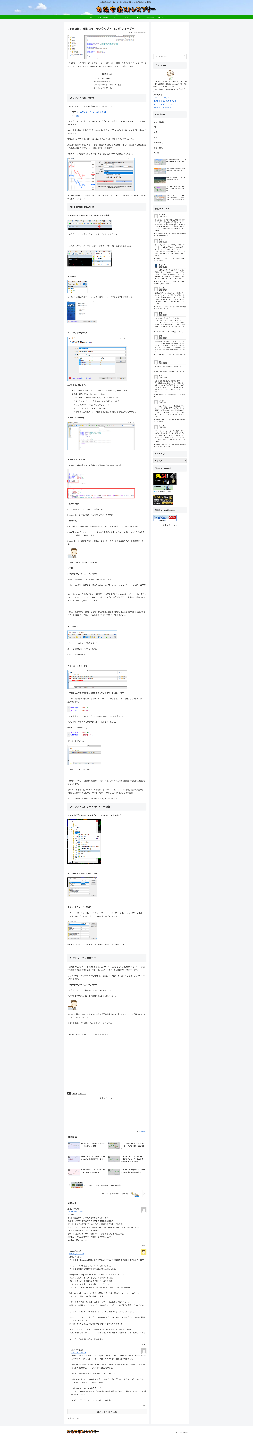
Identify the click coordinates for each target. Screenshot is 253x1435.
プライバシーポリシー (162, 97)
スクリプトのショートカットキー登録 (107, 85)
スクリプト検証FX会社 (102, 78)
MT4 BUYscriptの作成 (102, 81)
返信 (143, 1245)
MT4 (75, 1093)
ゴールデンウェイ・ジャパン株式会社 (92, 112)
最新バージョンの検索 (162, 107)
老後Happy (158, 142)
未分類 (156, 153)
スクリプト (83, 1093)
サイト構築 (158, 147)
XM (77, 115)
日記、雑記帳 (159, 121)
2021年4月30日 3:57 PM (75, 1211)
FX (70, 1093)
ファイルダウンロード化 (163, 104)
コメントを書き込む (107, 1412)
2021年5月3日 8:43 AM (76, 1254)
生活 (155, 137)
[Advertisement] (106, 1065)
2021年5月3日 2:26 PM (78, 1353)
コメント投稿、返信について (164, 101)
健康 (155, 132)
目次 (104, 74)
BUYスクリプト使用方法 (103, 88)
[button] (184, 56)
